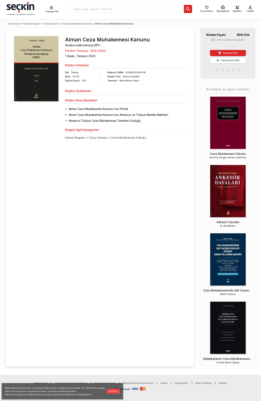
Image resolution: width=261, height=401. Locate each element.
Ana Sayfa (14, 23)
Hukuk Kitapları (31, 23)
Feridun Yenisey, (76, 50)
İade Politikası (204, 383)
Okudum (113, 391)
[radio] (217, 70)
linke (30, 394)
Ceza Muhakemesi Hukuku (76, 23)
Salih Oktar (98, 50)
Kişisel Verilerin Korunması (138, 383)
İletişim (223, 383)
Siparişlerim (181, 383)
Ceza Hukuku (50, 23)
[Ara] (188, 9)
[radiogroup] (228, 70)
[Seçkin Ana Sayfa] (20, 8)
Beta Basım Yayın (129, 80)
